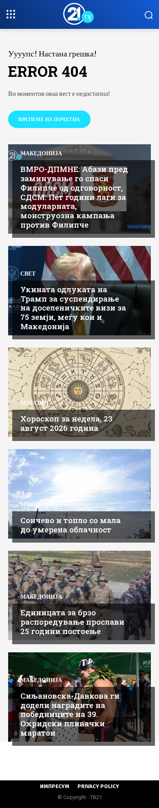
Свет (27, 273)
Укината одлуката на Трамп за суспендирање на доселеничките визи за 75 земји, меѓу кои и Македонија (73, 307)
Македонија (41, 153)
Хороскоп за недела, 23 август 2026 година (66, 423)
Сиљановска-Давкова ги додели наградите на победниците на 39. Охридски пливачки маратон (69, 714)
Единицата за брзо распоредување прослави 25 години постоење (72, 621)
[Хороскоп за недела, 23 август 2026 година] (79, 392)
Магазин (34, 403)
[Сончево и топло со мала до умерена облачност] (79, 494)
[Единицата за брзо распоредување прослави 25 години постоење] (79, 595)
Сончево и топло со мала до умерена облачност (70, 524)
